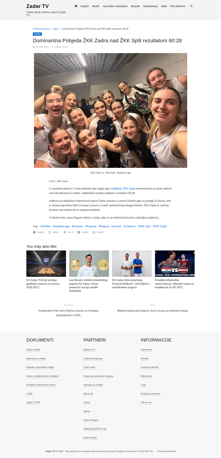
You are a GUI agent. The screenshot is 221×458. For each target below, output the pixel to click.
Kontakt (145, 358)
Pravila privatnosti (167, 451)
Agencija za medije (36, 358)
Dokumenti (146, 376)
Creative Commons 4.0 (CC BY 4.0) (134, 451)
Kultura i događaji (115, 6)
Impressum (146, 349)
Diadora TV (89, 349)
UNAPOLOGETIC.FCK (95, 428)
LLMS (29, 393)
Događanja (150, 6)
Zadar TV (37, 6)
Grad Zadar (89, 367)
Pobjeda (91, 226)
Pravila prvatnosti (149, 367)
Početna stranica (41, 28)
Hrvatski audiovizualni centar (41, 384)
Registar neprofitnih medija (40, 367)
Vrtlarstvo (177, 6)
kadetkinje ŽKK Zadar (123, 188)
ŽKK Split (144, 226)
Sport (96, 6)
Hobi (164, 6)
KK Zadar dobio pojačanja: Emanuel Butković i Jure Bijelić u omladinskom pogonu (131, 284)
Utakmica (130, 226)
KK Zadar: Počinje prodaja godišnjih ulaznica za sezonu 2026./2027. (43, 284)
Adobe (86, 411)
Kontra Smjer (90, 437)
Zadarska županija (92, 358)
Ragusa (104, 226)
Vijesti (84, 6)
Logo (143, 384)
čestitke (46, 226)
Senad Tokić (42, 47)
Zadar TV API (33, 402)
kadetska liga (62, 226)
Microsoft (88, 393)
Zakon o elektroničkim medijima (42, 376)
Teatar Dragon (90, 420)
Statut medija (33, 349)
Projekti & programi (150, 393)
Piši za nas (146, 402)
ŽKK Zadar (160, 226)
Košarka (78, 226)
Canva (86, 402)
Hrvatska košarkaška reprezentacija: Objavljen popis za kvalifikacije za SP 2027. (174, 284)
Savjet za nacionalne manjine (98, 376)
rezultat (117, 226)
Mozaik (135, 6)
